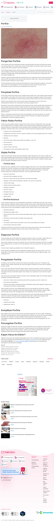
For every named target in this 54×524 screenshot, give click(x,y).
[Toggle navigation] (2, 2)
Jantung (17, 361)
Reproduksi (9, 364)
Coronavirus (4, 361)
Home (2, 12)
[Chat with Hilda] (46, 390)
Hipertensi (42, 361)
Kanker (3, 364)
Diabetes (11, 361)
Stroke (22, 361)
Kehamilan (28, 361)
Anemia (47, 361)
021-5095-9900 (6, 480)
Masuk (50, 2)
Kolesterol (35, 361)
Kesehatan (8, 12)
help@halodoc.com (6, 477)
